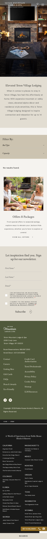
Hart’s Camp (29, 478)
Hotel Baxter (29, 469)
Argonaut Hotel (7, 449)
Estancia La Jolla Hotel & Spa (12, 452)
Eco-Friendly (8, 389)
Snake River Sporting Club (33, 517)
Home (5, 421)
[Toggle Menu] (42, 5)
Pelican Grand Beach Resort (12, 506)
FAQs (5, 379)
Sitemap (28, 387)
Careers (6, 364)
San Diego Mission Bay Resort (12, 464)
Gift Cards (7, 374)
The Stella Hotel (30, 495)
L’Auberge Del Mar (8, 458)
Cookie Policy (30, 382)
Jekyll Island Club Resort (11, 520)
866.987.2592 (25, 349)
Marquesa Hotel (8, 500)
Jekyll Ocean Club (8, 523)
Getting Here (8, 369)
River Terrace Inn (8, 461)
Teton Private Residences (33, 523)
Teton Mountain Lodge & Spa (34, 520)
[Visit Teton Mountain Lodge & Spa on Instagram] (10, 400)
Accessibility (30, 372)
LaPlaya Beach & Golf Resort (12, 494)
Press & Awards (9, 384)
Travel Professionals (33, 366)
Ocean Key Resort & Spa (10, 503)
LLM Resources (31, 392)
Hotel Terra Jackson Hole (33, 514)
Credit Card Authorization (31, 360)
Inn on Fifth (6, 491)
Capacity (6, 153)
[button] (23, 536)
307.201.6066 (19, 353)
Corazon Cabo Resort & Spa (34, 460)
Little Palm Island (8, 497)
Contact (6, 359)
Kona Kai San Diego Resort (11, 455)
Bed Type (6, 145)
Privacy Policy (30, 376)
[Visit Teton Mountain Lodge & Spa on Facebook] (5, 400)
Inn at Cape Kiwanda (31, 486)
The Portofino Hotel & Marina (12, 470)
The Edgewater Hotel (31, 504)
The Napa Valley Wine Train (11, 467)
